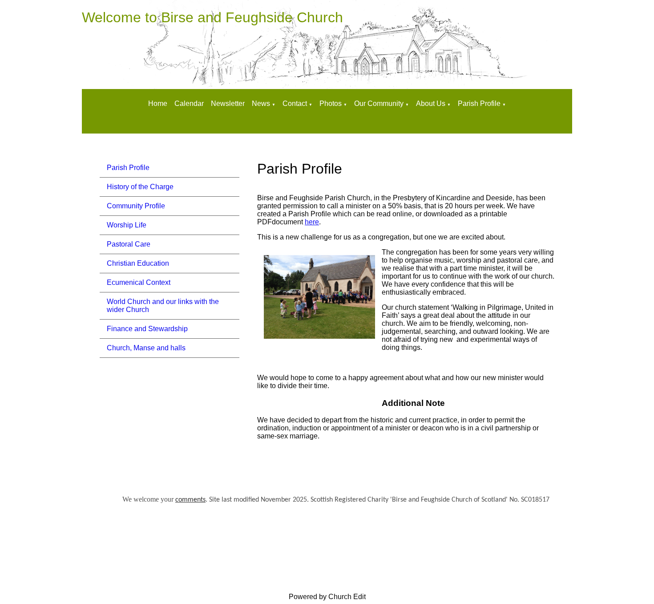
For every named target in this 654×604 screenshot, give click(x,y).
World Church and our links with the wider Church (163, 305)
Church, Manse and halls (146, 348)
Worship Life (126, 225)
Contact (296, 103)
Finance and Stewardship (147, 328)
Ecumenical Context (138, 282)
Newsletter (228, 103)
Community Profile (136, 206)
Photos (330, 103)
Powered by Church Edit (327, 596)
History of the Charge (140, 187)
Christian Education (138, 263)
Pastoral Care (128, 244)
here (312, 222)
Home (157, 103)
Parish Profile (479, 103)
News (261, 103)
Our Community (379, 103)
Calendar (189, 103)
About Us (430, 103)
